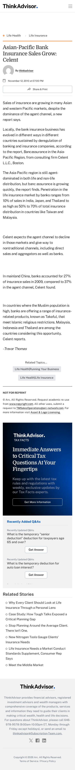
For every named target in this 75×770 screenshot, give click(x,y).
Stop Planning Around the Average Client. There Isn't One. (37, 628)
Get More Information (37, 502)
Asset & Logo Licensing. (45, 412)
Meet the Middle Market (26, 665)
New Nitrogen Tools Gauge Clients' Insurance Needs (32, 639)
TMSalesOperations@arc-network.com (39, 408)
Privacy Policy (48, 761)
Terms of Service (29, 761)
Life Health (14, 35)
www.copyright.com (21, 403)
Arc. (36, 757)
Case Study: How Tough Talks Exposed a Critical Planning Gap (36, 616)
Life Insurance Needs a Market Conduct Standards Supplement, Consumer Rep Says (36, 653)
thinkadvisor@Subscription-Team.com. (37, 733)
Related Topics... (36, 362)
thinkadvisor (26, 70)
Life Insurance (37, 35)
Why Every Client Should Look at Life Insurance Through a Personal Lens (33, 605)
